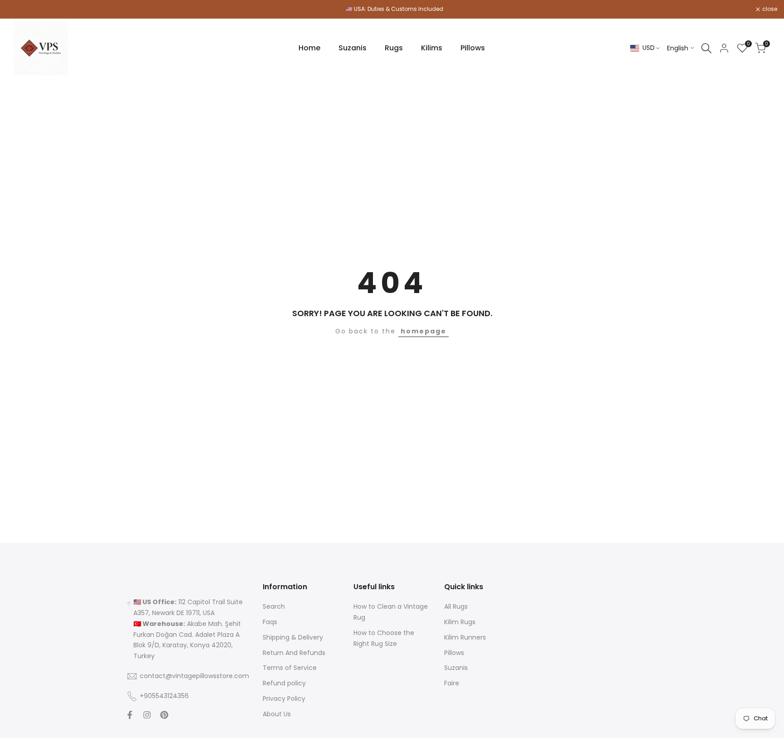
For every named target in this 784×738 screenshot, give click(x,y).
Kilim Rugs (459, 621)
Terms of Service (290, 667)
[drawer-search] (706, 48)
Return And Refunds (294, 652)
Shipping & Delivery (293, 637)
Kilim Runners (465, 637)
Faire (451, 683)
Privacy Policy (284, 698)
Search (274, 606)
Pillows (454, 652)
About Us (277, 713)
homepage (423, 331)
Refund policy (284, 683)
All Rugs (456, 606)
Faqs (270, 621)
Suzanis (456, 667)
